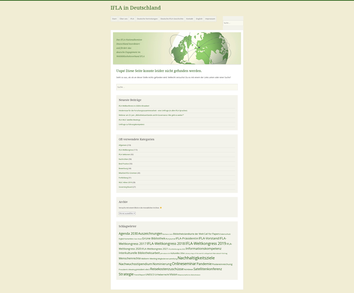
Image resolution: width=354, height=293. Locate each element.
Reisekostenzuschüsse (167, 269)
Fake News (138, 239)
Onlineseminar (184, 263)
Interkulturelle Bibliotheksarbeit (139, 253)
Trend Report (139, 274)
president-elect (143, 269)
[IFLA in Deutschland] (177, 49)
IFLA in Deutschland (136, 8)
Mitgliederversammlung (167, 258)
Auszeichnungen (150, 233)
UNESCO (149, 274)
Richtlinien (188, 269)
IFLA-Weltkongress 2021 (155, 248)
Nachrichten (123, 159)
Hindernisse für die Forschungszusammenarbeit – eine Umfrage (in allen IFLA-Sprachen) (153, 110)
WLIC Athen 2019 (125, 182)
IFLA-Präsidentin (187, 238)
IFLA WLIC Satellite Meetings (129, 120)
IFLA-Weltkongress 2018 (166, 243)
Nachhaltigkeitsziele (196, 258)
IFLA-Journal (170, 238)
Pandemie (204, 264)
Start (114, 18)
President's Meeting (127, 269)
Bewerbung (123, 168)
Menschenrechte (130, 258)
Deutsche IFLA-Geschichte (172, 18)
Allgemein (123, 145)
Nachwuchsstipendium (135, 264)
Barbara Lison (168, 234)
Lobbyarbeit (208, 253)
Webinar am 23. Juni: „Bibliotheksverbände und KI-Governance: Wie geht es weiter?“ (151, 115)
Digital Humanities (126, 238)
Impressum (210, 18)
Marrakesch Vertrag (220, 253)
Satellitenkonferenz (208, 269)
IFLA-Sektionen (124, 154)
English (199, 18)
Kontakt (189, 18)
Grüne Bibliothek (153, 238)
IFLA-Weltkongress (126, 150)
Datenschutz (225, 234)
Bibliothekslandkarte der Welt (188, 233)
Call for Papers (212, 233)
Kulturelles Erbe (178, 253)
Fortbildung (123, 178)
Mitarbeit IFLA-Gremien (128, 173)
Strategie (126, 274)
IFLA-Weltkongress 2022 (177, 249)
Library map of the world (194, 253)
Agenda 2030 (128, 233)
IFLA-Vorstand (209, 238)
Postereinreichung (222, 264)
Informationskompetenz (203, 248)
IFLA (132, 18)
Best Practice (124, 164)
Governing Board (125, 187)
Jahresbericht (165, 253)
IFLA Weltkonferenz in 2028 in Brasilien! (134, 106)
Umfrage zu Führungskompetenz (131, 124)
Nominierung (162, 264)
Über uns (123, 18)
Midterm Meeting (149, 258)
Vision (173, 274)
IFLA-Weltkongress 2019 (205, 243)
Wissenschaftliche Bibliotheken (189, 275)
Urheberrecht (162, 274)
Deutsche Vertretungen (147, 18)
